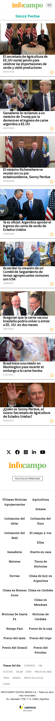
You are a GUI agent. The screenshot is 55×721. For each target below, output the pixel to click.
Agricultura (40, 499)
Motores (14, 561)
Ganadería (14, 552)
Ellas (40, 542)
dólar (19, 671)
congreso (29, 665)
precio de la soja (33, 677)
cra (40, 665)
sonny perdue (27, 16)
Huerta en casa (40, 552)
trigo (6, 677)
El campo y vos (40, 533)
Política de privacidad (27, 478)
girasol (16, 677)
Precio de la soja (40, 628)
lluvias (14, 576)
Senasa (40, 509)
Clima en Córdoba (40, 590)
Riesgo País (14, 628)
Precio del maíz (15, 638)
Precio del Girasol (14, 647)
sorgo (6, 684)
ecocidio (8, 671)
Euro (28, 671)
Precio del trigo (40, 638)
